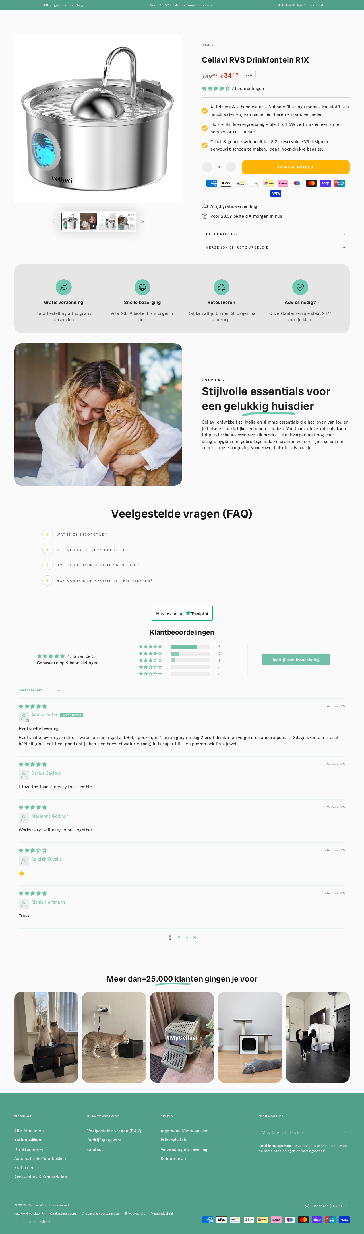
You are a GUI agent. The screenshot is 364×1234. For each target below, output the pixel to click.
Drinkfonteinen (29, 1149)
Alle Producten (29, 1131)
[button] (216, 88)
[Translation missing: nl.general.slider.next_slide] (142, 221)
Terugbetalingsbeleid (36, 1222)
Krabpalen (24, 1167)
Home (206, 45)
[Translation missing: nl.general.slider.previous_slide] (53, 221)
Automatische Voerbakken (40, 1158)
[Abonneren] (346, 1132)
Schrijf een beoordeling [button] (296, 659)
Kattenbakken (27, 1140)
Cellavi (33, 1205)
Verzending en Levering (184, 1149)
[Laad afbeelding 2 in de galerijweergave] (107, 221)
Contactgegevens (63, 1213)
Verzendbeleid (162, 1213)
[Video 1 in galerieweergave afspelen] (88, 221)
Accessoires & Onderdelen (40, 1177)
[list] (182, 301)
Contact (95, 1149)
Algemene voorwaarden (100, 1213)
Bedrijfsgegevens (104, 1140)
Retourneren (173, 1158)
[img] (33, 706)
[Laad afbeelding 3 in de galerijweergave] (126, 221)
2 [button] (179, 937)
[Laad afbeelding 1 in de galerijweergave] (69, 221)
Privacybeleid (174, 1140)
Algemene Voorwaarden (185, 1131)
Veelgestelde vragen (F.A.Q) (115, 1131)
